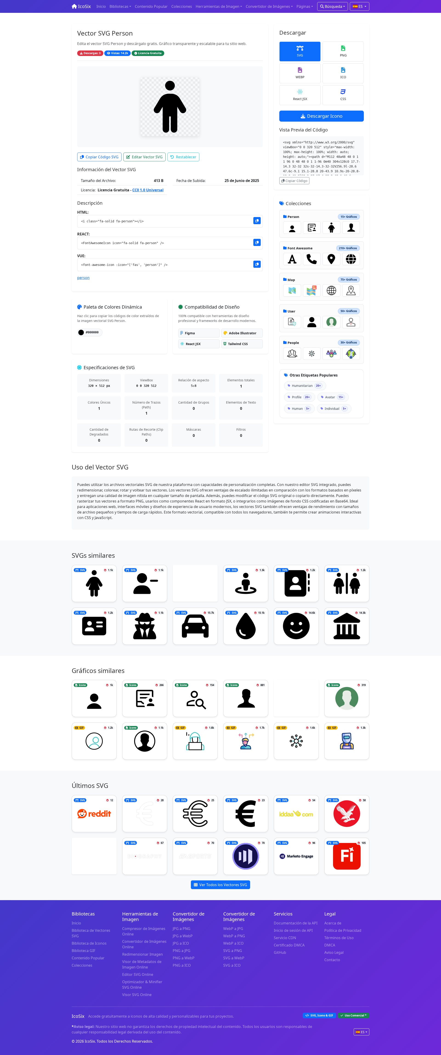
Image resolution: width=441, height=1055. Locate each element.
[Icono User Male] (351, 227)
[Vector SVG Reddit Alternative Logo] (94, 813)
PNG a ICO (182, 965)
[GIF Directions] (245, 741)
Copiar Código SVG (102, 156)
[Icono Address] (351, 290)
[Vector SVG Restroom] (347, 583)
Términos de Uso (339, 937)
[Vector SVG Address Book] (296, 583)
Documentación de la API (295, 923)
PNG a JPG (181, 950)
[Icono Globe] (331, 290)
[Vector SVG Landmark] (347, 626)
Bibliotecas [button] (119, 6)
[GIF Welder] (347, 741)
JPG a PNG (181, 928)
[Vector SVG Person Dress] (331, 227)
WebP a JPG (233, 928)
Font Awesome (300, 248)
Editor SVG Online (137, 974)
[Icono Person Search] (195, 698)
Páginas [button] (303, 6)
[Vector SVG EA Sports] (195, 856)
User (291, 311)
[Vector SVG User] (312, 322)
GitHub (280, 952)
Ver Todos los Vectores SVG (223, 884)
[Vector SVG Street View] (245, 583)
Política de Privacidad (342, 930)
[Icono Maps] (312, 290)
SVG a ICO (232, 965)
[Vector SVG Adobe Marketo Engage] (296, 856)
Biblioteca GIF (83, 950)
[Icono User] (331, 322)
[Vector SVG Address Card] (94, 626)
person (83, 277)
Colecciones (181, 6)
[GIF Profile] (94, 741)
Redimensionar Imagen (142, 954)
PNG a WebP (184, 957)
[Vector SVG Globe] (351, 259)
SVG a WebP (233, 957)
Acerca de (332, 923)
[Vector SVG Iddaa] (296, 813)
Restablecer (186, 156)
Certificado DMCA (289, 945)
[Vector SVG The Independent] (347, 813)
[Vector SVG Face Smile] (296, 626)
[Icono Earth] (351, 353)
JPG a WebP (183, 935)
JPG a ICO (181, 943)
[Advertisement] (195, 584)
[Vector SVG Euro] (245, 813)
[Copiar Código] (257, 220)
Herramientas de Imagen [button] (217, 6)
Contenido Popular (151, 6)
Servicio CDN (285, 937)
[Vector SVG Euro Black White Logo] (195, 813)
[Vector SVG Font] (292, 259)
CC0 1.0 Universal (148, 190)
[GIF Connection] (312, 353)
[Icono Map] (292, 290)
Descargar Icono (324, 116)
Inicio (101, 6)
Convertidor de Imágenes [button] (268, 6)
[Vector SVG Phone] (312, 259)
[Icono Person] (292, 227)
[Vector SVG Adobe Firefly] (347, 856)
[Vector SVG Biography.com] (144, 856)
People (293, 342)
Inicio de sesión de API (293, 930)
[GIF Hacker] (195, 741)
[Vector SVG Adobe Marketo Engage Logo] (245, 856)
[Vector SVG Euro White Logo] (144, 813)
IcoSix (84, 6)
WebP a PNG (234, 935)
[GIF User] (292, 322)
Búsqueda (333, 6)
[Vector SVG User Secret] (144, 626)
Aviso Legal (334, 952)
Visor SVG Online (137, 994)
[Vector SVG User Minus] (144, 583)
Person (293, 216)
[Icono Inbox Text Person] (312, 227)
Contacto (332, 959)
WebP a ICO (233, 943)
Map (291, 279)
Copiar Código (296, 181)
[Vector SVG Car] (195, 626)
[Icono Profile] (144, 741)
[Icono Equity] (331, 353)
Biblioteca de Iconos (89, 943)
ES (361, 6)
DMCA (329, 945)
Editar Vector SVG (147, 156)
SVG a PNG (232, 950)
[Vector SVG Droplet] (245, 626)
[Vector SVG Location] (331, 259)
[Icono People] (292, 353)
